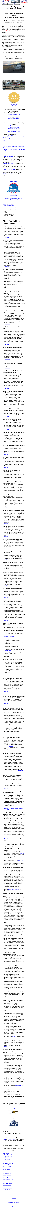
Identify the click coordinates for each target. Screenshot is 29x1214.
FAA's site (14, 1036)
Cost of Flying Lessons (8, 1173)
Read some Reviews (7, 1165)
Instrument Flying (8, 1156)
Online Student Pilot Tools (14, 128)
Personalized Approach (14, 127)
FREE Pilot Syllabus (7, 1183)
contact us (6, 1046)
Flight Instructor (7, 1159)
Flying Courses (6, 1153)
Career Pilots (7, 1157)
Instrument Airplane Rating (8, 163)
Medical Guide (21, 860)
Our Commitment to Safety (14, 125)
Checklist (22, 853)
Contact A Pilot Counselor (13, 1202)
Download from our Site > (9, 636)
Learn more (11, 746)
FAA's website (18, 1085)
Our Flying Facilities (7, 1166)
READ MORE (21, 771)
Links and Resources (7, 1178)
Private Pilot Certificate (8, 156)
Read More (6, 788)
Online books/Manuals (7, 1188)
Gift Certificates (11, 1139)
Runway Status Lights (9, 650)
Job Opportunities (6, 1169)
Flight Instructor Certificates (9, 173)
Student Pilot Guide (7, 1189)
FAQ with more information (13, 889)
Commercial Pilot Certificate (9, 169)
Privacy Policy (12, 1206)
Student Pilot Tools (7, 1185)
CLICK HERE (7, 838)
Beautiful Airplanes (14, 130)
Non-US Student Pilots (8, 1179)
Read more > (7, 237)
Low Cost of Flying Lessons (14, 131)
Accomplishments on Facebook (14, 118)
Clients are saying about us (14, 114)
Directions (14, 1198)
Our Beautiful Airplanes (8, 1163)
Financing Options (7, 1175)
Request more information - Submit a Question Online (8, 204)
